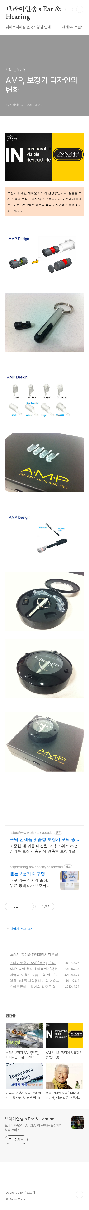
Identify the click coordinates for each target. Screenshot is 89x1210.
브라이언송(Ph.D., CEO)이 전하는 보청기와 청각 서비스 (33, 1128)
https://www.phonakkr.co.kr (31, 832)
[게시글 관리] (29, 906)
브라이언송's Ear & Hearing (33, 9)
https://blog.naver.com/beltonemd (36, 867)
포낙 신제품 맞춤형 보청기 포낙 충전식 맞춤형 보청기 (42, 839)
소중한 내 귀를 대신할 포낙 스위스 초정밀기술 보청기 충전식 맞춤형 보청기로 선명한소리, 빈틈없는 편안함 (44, 848)
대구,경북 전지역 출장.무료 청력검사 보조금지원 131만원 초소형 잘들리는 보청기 (30, 883)
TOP (79, 1194)
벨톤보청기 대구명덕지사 (29, 874)
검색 (69, 9)
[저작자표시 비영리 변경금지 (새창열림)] (60, 906)
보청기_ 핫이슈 (20, 954)
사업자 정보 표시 (21, 928)
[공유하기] (23, 906)
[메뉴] (79, 9)
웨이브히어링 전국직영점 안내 (28, 27)
